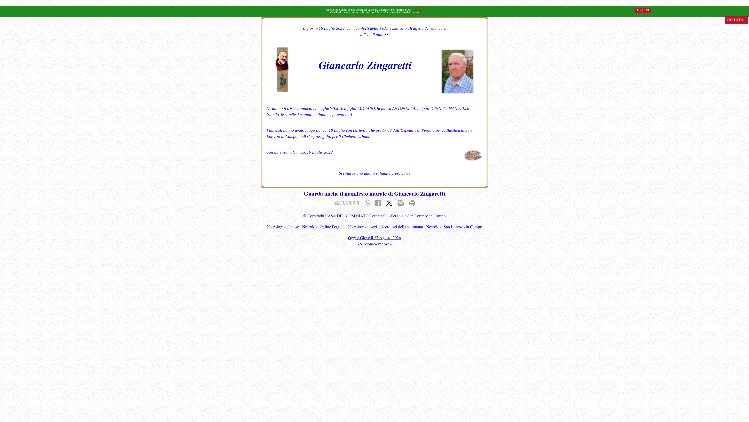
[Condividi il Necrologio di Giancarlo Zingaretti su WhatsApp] (367, 202)
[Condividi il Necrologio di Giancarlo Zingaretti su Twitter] (389, 202)
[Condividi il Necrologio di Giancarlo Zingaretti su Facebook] (378, 202)
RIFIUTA (736, 20)
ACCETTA (642, 10)
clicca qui (417, 9)
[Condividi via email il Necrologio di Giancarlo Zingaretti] (401, 202)
